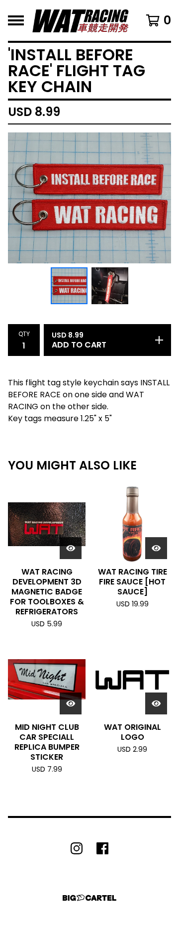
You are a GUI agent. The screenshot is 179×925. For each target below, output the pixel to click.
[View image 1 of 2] (69, 285)
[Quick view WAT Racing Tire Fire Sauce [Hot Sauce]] (156, 548)
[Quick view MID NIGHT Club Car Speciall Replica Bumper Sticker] (71, 703)
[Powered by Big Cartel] (89, 898)
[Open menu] (16, 20)
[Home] (80, 20)
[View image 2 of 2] (109, 285)
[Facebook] (102, 848)
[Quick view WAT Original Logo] (156, 703)
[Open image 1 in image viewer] (89, 197)
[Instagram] (76, 848)
